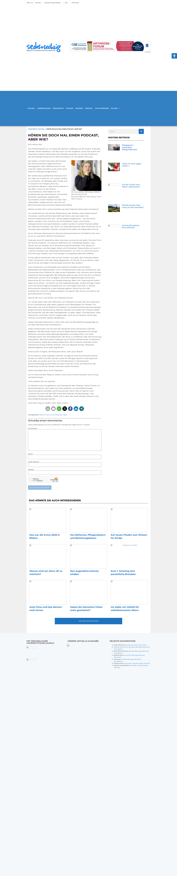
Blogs (114, 108)
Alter (42, 415)
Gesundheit (58, 108)
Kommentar (33, 428)
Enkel (46, 415)
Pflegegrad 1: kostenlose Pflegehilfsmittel (129, 147)
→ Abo (65, 3)
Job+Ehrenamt (102, 108)
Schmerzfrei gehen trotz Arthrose (130, 226)
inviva (52, 415)
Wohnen (79, 108)
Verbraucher (44, 108)
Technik (69, 108)
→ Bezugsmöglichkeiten (52, 3)
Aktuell (31, 108)
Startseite (32, 129)
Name (30, 454)
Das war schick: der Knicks (137, 645)
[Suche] (141, 131)
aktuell (41, 129)
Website (31, 469)
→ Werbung (74, 3)
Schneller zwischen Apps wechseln (137, 663)
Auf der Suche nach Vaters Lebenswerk (131, 185)
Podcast (58, 415)
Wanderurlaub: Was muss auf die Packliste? (133, 206)
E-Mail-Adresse (34, 462)
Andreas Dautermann (121, 647)
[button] (47, 408)
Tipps (65, 415)
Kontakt (38, 3)
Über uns (30, 3)
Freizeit (89, 108)
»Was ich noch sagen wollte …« (131, 165)
